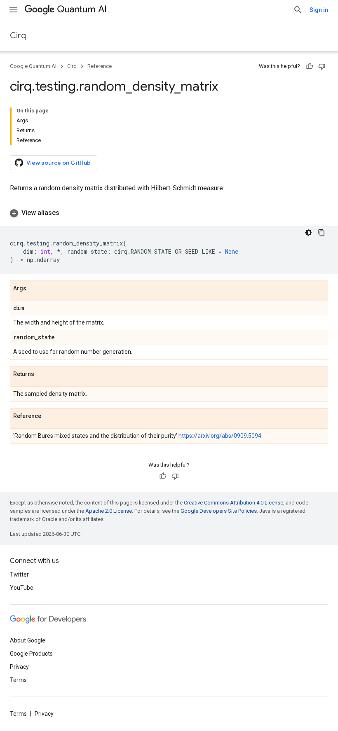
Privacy (19, 666)
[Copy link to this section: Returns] (42, 374)
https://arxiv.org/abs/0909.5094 (219, 435)
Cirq (18, 35)
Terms (18, 680)
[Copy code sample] (321, 232)
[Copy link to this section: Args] (34, 289)
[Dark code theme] (308, 232)
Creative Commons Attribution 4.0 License (233, 503)
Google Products (31, 653)
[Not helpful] (322, 66)
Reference (99, 66)
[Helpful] (309, 66)
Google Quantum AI (33, 66)
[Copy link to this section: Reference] (49, 416)
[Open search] (298, 10)
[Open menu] (13, 10)
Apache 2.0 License (108, 511)
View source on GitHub (58, 162)
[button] (169, 213)
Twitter (19, 574)
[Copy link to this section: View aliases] (67, 213)
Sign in (319, 10)
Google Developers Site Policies (219, 511)
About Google (27, 640)
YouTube (21, 587)
